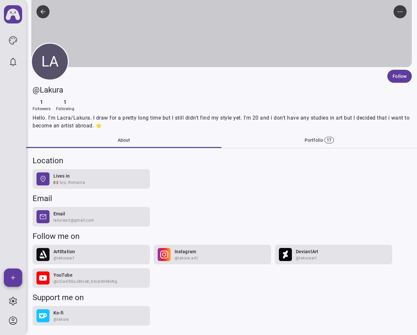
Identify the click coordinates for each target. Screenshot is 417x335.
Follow (400, 76)
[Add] (13, 278)
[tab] (319, 140)
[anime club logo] (13, 14)
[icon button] (13, 40)
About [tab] (124, 140)
